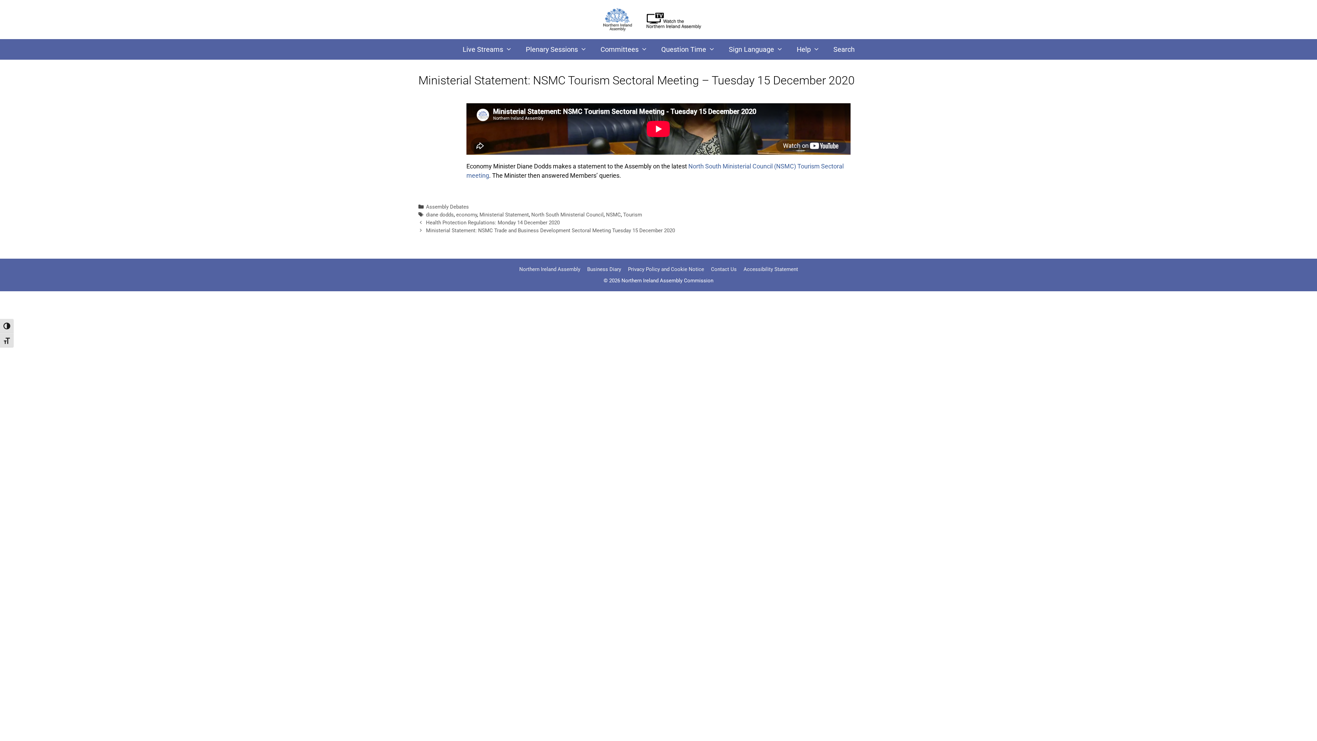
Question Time (683, 49)
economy (466, 215)
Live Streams (483, 49)
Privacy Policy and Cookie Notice (666, 269)
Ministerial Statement (504, 215)
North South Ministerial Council (567, 215)
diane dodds (440, 215)
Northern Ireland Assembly (549, 269)
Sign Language (751, 49)
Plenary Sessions (552, 49)
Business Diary (604, 269)
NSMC (613, 215)
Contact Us (724, 269)
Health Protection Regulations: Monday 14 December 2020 (493, 223)
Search (844, 49)
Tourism (632, 215)
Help (804, 49)
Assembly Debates (447, 207)
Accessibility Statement (771, 269)
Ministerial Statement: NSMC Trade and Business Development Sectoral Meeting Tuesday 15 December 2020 (550, 230)
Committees (620, 49)
